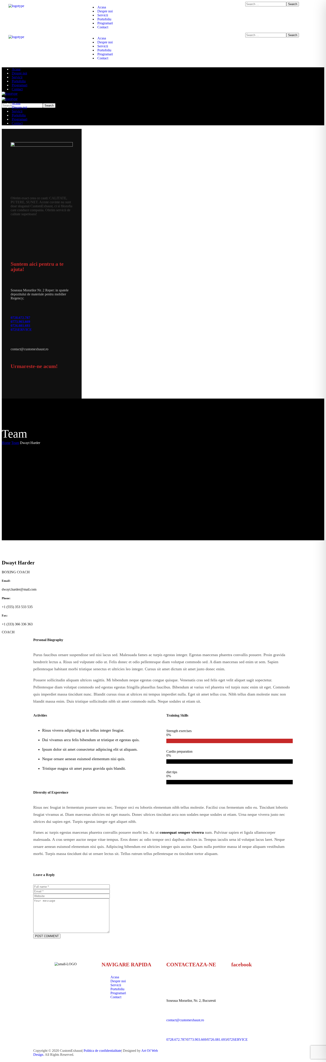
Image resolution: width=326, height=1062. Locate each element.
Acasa (114, 977)
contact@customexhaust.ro (185, 1020)
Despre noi (118, 981)
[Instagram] (27, 383)
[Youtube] (38, 383)
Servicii (115, 985)
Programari (118, 993)
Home (6, 443)
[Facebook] (16, 383)
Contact (115, 997)
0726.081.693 (20, 326)
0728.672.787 (20, 318)
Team (15, 443)
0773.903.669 (20, 322)
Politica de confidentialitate (102, 1050)
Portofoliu (117, 989)
